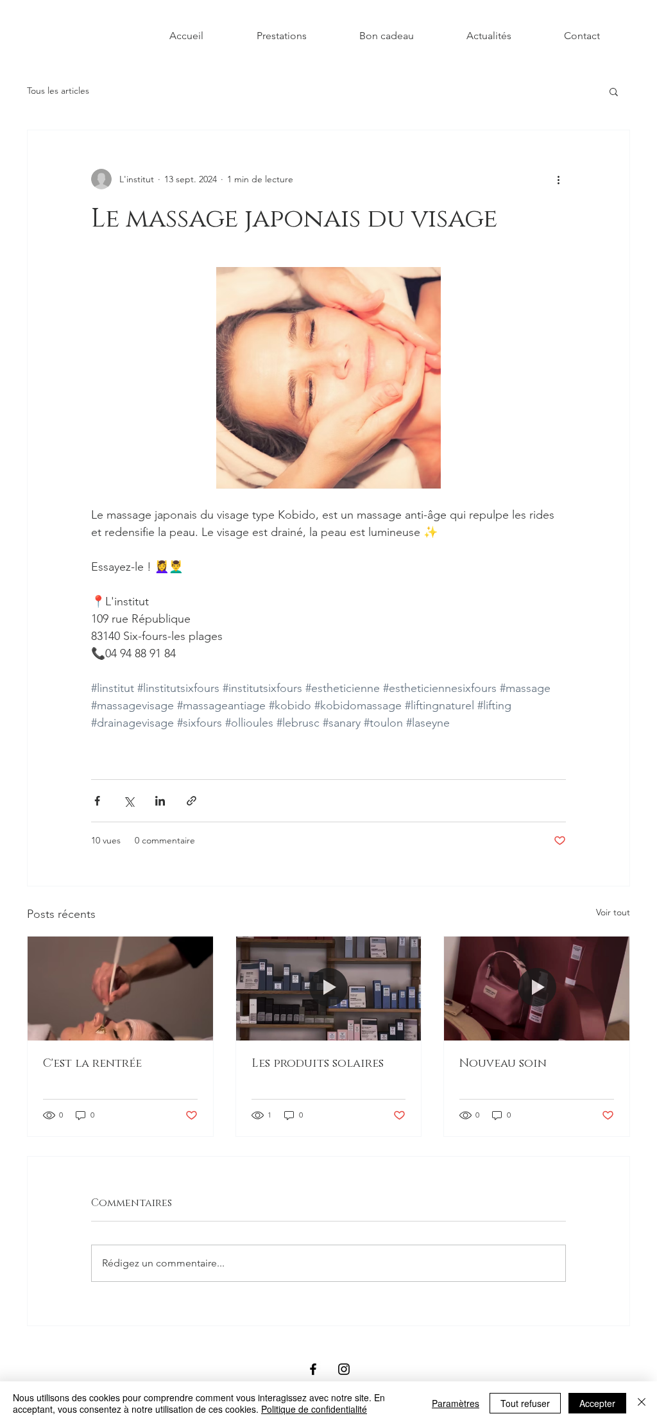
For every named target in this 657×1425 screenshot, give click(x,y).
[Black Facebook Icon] (313, 1369)
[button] (614, 91)
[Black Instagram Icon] (344, 1369)
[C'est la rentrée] (120, 989)
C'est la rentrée (92, 1063)
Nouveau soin (503, 1063)
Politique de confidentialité (314, 1409)
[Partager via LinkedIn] (160, 801)
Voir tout (613, 912)
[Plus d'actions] (558, 179)
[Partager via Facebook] (97, 801)
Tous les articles (58, 90)
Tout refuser (525, 1403)
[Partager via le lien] (191, 801)
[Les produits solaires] (329, 989)
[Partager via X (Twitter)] (129, 801)
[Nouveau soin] (536, 989)
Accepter (597, 1403)
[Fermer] (641, 1403)
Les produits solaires (318, 1063)
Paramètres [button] (455, 1403)
